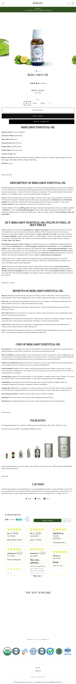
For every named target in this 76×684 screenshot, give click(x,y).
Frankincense (25, 157)
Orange (26, 160)
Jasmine (69, 157)
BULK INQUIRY (41, 122)
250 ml (43, 103)
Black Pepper (13, 160)
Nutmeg (20, 160)
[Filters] (64, 520)
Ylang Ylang (32, 160)
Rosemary (38, 157)
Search (38, 668)
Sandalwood (16, 157)
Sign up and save (38, 677)
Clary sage (5, 160)
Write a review (47, 520)
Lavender (51, 157)
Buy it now (38, 116)
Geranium (45, 157)
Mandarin (64, 157)
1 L (49, 103)
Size (38, 99)
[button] (34, 83)
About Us (38, 671)
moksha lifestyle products (38, 639)
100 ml (35, 103)
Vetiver (32, 157)
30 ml (27, 103)
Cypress (57, 157)
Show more (37, 576)
